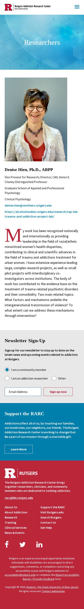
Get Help (46, 527)
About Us (11, 507)
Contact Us (48, 522)
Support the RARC (52, 507)
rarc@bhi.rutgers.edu (19, 498)
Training (10, 522)
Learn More (19, 449)
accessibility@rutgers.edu (20, 575)
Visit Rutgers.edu (52, 512)
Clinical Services (16, 527)
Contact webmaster (53, 591)
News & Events (14, 533)
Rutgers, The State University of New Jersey (53, 587)
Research (11, 517)
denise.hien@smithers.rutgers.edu (28, 205)
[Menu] (77, 7)
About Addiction (16, 512)
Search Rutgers (50, 517)
